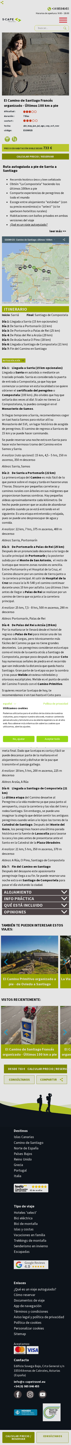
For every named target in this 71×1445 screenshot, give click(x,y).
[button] (9, 703)
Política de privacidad (55, 703)
